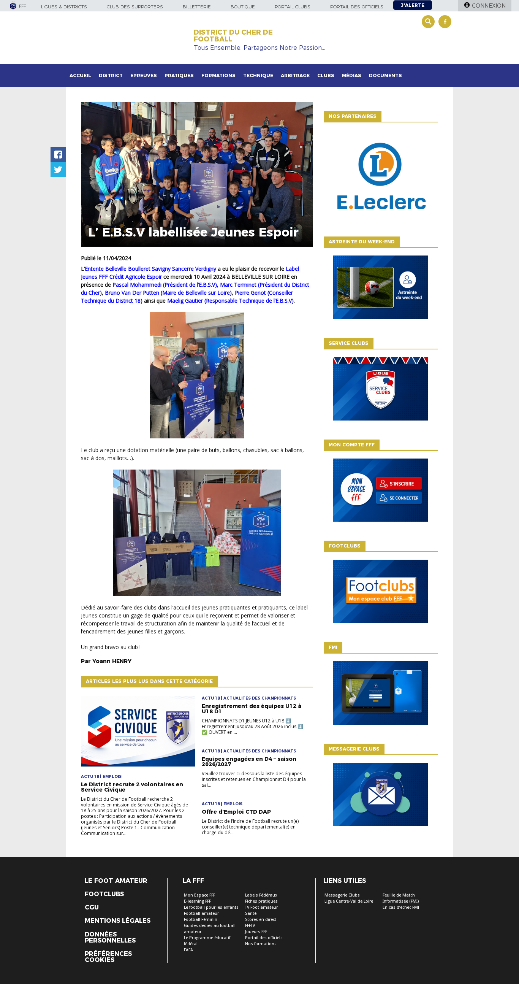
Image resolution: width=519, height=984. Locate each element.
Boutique (243, 7)
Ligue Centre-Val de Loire (348, 901)
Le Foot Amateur (116, 881)
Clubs (325, 75)
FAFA (188, 949)
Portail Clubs (292, 7)
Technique (258, 75)
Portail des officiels (356, 7)
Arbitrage (295, 75)
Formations (218, 75)
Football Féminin (200, 919)
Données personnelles (110, 938)
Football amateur (201, 913)
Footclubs (104, 894)
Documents (385, 75)
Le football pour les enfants (211, 907)
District (111, 75)
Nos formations (261, 943)
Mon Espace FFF (199, 895)
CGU (92, 908)
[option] (381, 177)
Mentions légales (117, 921)
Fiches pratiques (261, 901)
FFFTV (250, 925)
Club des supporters (135, 7)
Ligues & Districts (64, 7)
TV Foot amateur (261, 907)
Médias (351, 75)
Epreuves (143, 75)
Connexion (489, 5)
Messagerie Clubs (342, 895)
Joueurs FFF (256, 931)
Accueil (80, 75)
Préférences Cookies (108, 957)
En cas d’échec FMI (401, 907)
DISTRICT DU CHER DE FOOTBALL (233, 35)
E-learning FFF (197, 901)
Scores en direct (260, 919)
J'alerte (412, 5)
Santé (250, 913)
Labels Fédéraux (261, 895)
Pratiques (179, 75)
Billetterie (197, 7)
